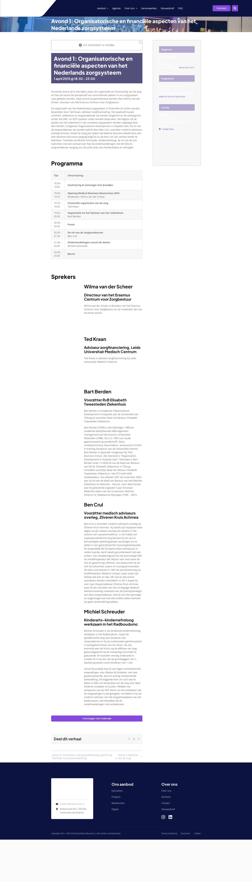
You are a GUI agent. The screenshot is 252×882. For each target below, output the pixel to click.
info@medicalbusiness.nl (72, 803)
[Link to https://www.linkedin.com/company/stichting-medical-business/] (170, 817)
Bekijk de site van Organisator (172, 96)
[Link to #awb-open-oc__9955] (235, 8)
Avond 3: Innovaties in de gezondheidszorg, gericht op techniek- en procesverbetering (82, 756)
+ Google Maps (167, 129)
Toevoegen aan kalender (97, 718)
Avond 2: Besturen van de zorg (128, 756)
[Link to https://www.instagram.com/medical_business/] (163, 817)
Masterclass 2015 (186, 67)
